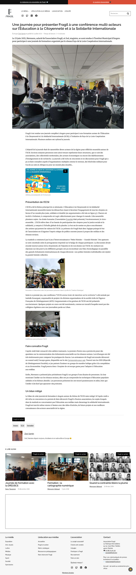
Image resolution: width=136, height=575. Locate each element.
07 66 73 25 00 (111, 550)
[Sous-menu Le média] (28, 11)
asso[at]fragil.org (111, 553)
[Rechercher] (128, 13)
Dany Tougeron (10, 489)
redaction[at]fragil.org (113, 562)
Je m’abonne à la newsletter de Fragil (33, 2)
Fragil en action (18, 419)
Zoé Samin (22, 34)
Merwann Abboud (53, 489)
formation (30, 425)
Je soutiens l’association (101, 2)
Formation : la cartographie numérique (60, 484)
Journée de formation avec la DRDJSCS (19, 484)
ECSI (22, 425)
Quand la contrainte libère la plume (109, 483)
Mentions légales (68, 573)
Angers (15, 425)
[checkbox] (130, 569)
